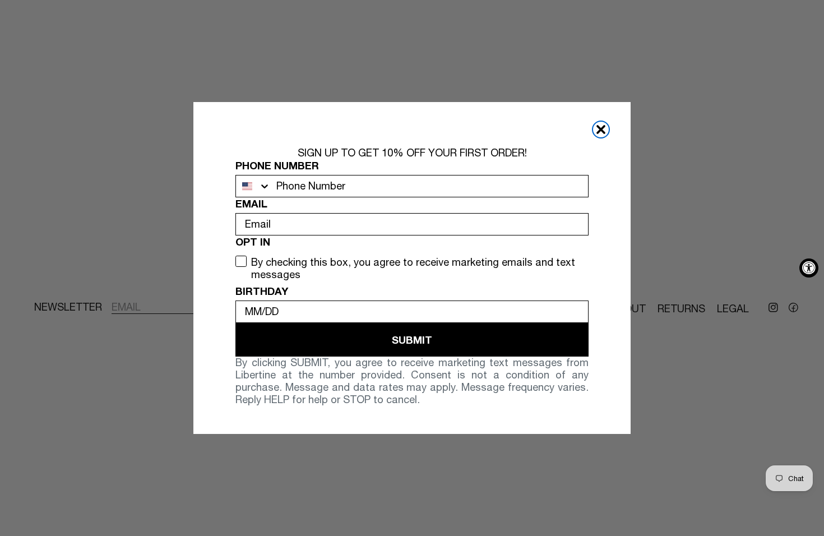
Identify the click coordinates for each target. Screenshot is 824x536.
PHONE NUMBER (277, 165)
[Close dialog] (600, 129)
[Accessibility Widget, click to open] (808, 268)
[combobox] (253, 186)
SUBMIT (412, 340)
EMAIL (251, 203)
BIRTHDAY (261, 291)
